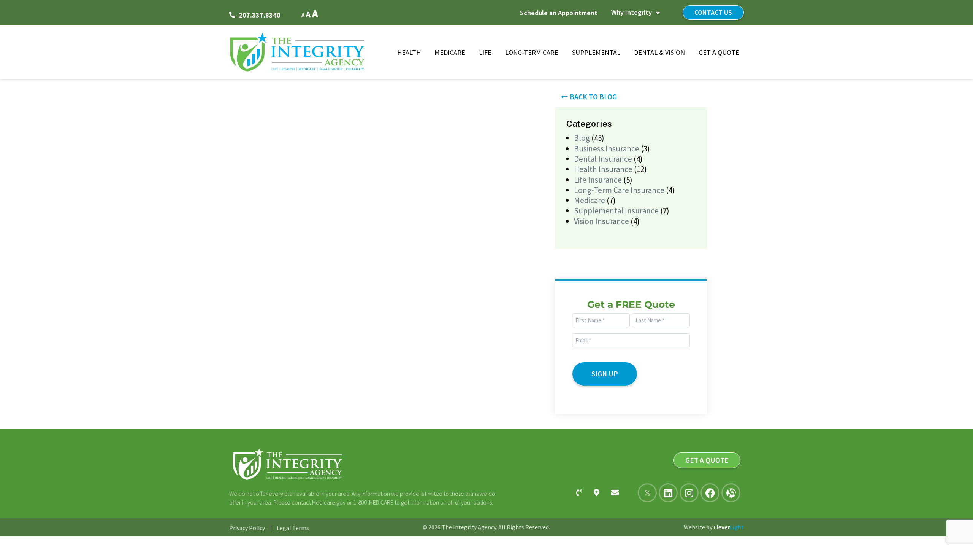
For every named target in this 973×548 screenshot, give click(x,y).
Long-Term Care (531, 52)
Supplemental (596, 52)
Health (409, 52)
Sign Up (604, 373)
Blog (582, 138)
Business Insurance (606, 148)
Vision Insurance (601, 221)
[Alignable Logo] (730, 492)
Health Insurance (603, 169)
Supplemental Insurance (616, 211)
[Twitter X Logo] (647, 492)
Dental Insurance (603, 159)
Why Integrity (631, 12)
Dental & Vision (659, 52)
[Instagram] (689, 492)
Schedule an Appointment (558, 12)
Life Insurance (598, 180)
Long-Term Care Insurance (619, 190)
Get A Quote (719, 52)
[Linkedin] (668, 492)
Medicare (449, 52)
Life (485, 52)
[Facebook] (709, 492)
